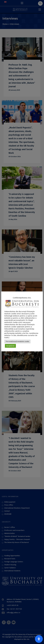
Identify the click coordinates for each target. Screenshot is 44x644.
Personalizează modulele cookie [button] (17, 341)
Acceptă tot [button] (10, 346)
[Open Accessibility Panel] (39, 639)
